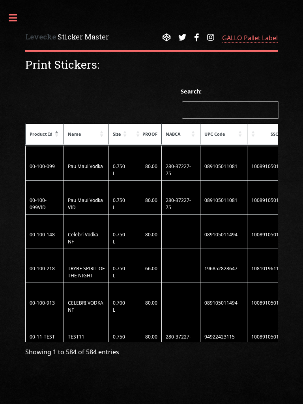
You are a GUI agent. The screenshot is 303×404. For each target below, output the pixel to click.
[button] (57, 134)
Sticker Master (67, 36)
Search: (191, 91)
